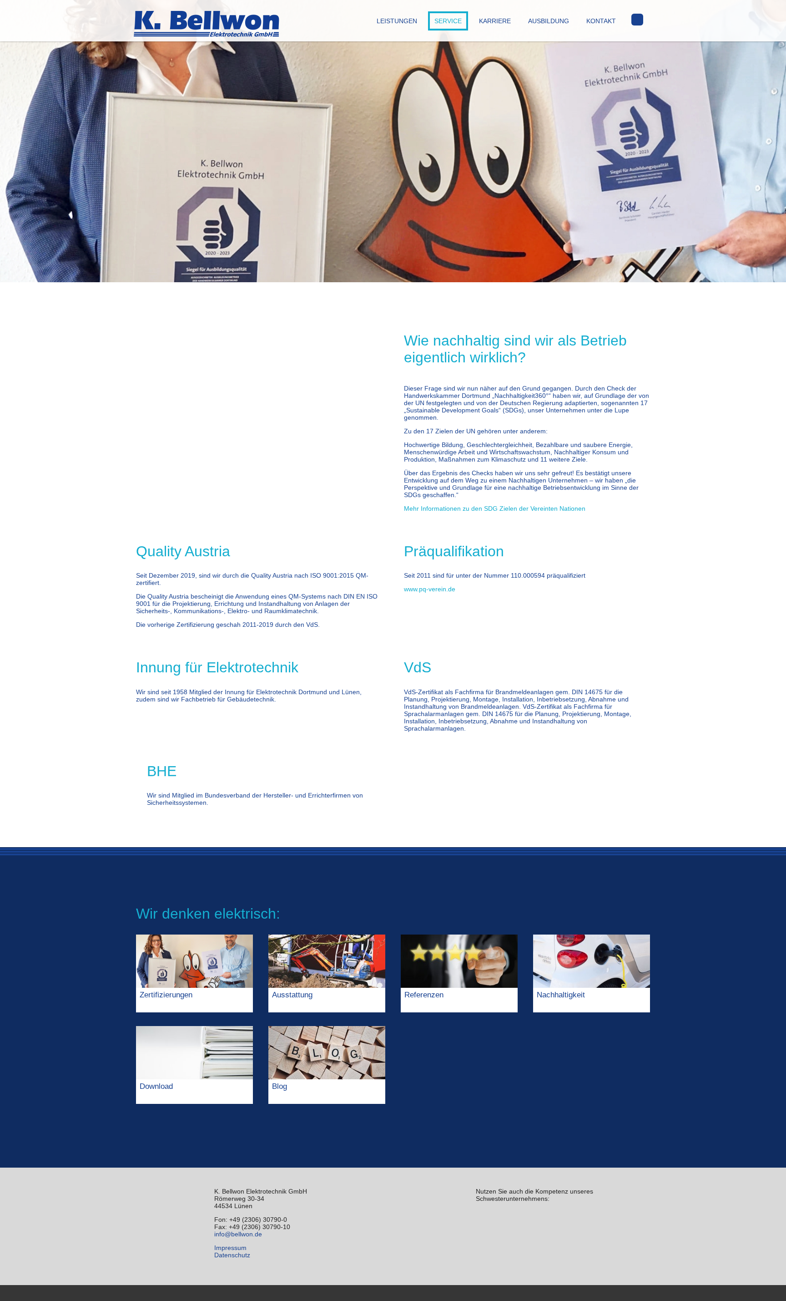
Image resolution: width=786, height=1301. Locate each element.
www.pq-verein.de (429, 589)
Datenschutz (232, 1255)
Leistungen (397, 21)
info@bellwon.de (238, 1234)
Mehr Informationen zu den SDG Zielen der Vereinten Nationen (494, 508)
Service (448, 21)
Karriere (495, 21)
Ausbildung (548, 21)
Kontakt (601, 21)
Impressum (230, 1247)
